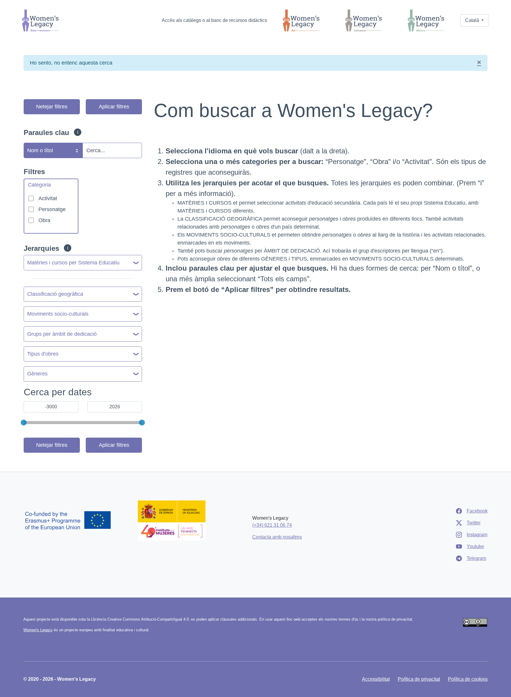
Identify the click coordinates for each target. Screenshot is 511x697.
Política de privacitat (419, 679)
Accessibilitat (376, 679)
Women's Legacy (38, 630)
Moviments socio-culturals (57, 314)
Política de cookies (468, 679)
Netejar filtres (51, 107)
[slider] (24, 422)
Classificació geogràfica (55, 294)
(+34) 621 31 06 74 (272, 525)
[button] (474, 20)
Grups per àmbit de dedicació (62, 334)
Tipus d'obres (43, 354)
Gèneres (37, 374)
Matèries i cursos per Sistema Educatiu (73, 263)
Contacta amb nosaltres (277, 536)
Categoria (39, 185)
